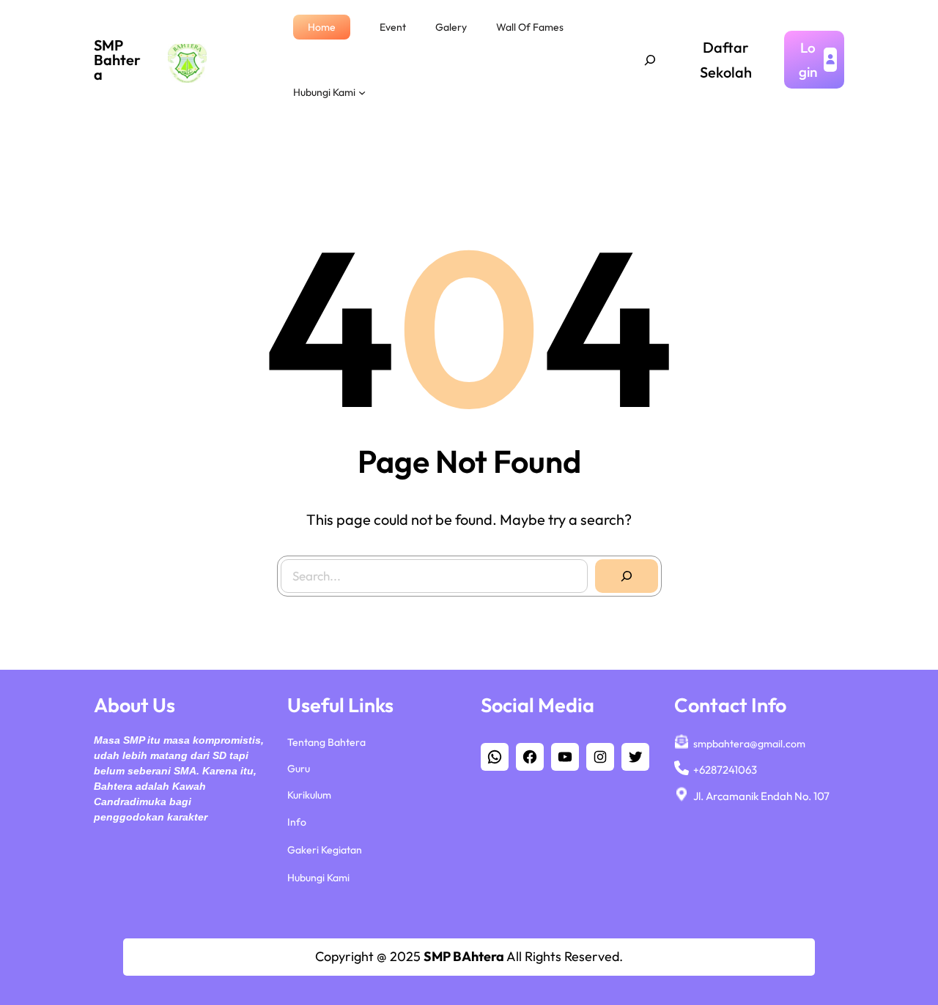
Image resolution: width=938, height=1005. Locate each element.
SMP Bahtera (117, 59)
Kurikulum (309, 795)
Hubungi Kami (318, 877)
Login (808, 59)
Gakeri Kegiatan (324, 849)
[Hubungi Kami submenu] (362, 92)
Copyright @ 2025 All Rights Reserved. (469, 956)
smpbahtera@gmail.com (749, 743)
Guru (298, 768)
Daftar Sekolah (726, 59)
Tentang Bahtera (326, 742)
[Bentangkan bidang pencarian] (650, 60)
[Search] (626, 576)
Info (296, 822)
